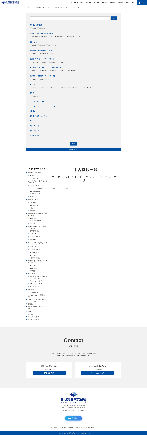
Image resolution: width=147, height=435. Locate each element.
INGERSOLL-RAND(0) (36, 188)
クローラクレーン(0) (36, 284)
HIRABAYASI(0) (34, 231)
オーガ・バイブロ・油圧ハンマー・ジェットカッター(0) (37, 243)
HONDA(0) (33, 175)
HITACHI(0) (33, 268)
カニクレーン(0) (34, 287)
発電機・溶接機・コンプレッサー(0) (37, 307)
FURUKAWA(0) (34, 185)
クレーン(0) (31, 274)
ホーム (30, 8)
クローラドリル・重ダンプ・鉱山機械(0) (37, 182)
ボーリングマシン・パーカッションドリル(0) (37, 300)
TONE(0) (32, 224)
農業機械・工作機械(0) (35, 173)
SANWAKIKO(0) (34, 252)
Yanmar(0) (33, 202)
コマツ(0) (32, 211)
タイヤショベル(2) (33, 320)
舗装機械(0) (31, 304)
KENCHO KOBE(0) (35, 221)
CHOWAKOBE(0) (35, 258)
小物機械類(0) (34, 292)
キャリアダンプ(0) (33, 317)
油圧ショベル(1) (33, 200)
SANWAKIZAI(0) (35, 237)
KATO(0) (32, 271)
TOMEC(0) (33, 234)
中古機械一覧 (40, 8)
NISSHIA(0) (33, 218)
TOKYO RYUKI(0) (35, 194)
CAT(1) (32, 208)
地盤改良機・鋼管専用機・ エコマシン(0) (37, 214)
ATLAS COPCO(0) (35, 191)
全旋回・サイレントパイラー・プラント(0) (37, 227)
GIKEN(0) (33, 239)
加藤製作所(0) (34, 205)
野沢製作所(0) (34, 178)
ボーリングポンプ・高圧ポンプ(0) (37, 296)
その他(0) (31, 289)
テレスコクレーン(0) (36, 281)
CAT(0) (32, 197)
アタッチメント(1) (33, 314)
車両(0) (30, 311)
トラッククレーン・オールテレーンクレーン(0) (38, 277)
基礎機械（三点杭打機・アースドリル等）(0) (37, 261)
